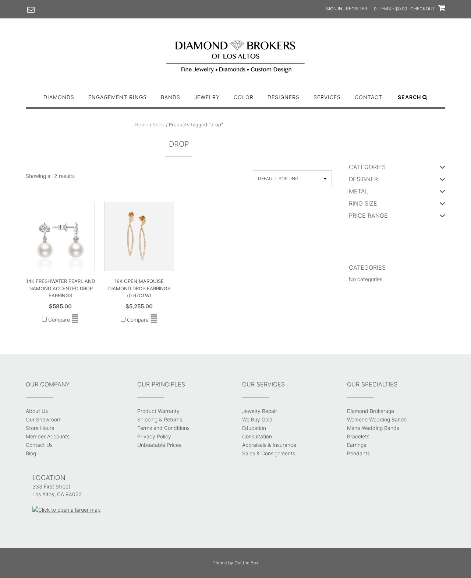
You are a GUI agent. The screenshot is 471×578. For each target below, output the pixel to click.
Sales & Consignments (268, 453)
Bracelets (358, 436)
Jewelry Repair (259, 411)
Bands (170, 97)
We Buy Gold (257, 419)
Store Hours (40, 428)
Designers (284, 97)
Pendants (358, 453)
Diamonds (58, 97)
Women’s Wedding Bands (377, 419)
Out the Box (246, 562)
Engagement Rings (117, 97)
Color (244, 97)
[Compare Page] (75, 319)
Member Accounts (48, 436)
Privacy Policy (154, 436)
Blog (31, 453)
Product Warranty (158, 411)
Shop (158, 124)
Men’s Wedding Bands (373, 428)
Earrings (356, 445)
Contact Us (39, 445)
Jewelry (207, 97)
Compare (58, 319)
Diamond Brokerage (370, 411)
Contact (368, 97)
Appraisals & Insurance (269, 445)
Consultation (257, 436)
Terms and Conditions (163, 428)
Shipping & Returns (159, 419)
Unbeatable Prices (159, 445)
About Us (37, 411)
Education (254, 428)
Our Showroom (43, 419)
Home (141, 124)
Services (327, 97)
